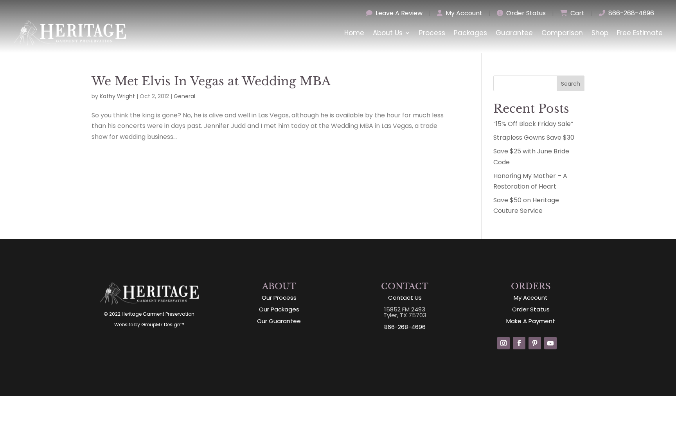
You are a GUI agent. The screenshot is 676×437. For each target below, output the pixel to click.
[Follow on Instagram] (503, 343)
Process (432, 33)
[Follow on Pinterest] (535, 343)
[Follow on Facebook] (519, 343)
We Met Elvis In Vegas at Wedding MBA (211, 81)
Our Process (279, 297)
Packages (470, 33)
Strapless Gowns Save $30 (533, 137)
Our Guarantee (279, 321)
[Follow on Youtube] (550, 343)
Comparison (562, 33)
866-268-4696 (630, 13)
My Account (463, 13)
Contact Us (405, 297)
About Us (388, 33)
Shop (600, 33)
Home (354, 33)
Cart (576, 13)
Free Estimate (640, 33)
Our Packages (279, 309)
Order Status (525, 13)
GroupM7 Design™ (162, 324)
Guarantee (514, 33)
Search (570, 84)
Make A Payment (530, 321)
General (184, 96)
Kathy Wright (117, 96)
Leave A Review (398, 13)
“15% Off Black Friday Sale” (533, 123)
